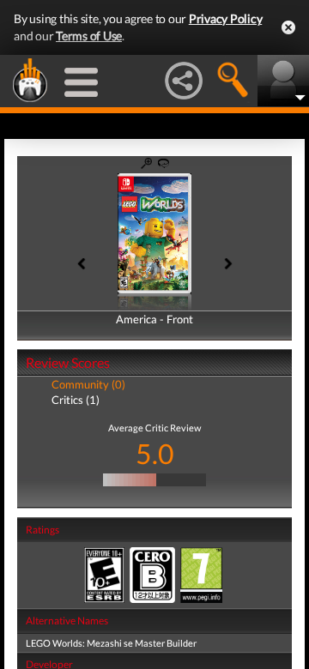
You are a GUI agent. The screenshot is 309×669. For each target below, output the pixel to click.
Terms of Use (89, 35)
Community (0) (88, 384)
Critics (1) (76, 400)
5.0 (155, 453)
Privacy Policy (226, 18)
